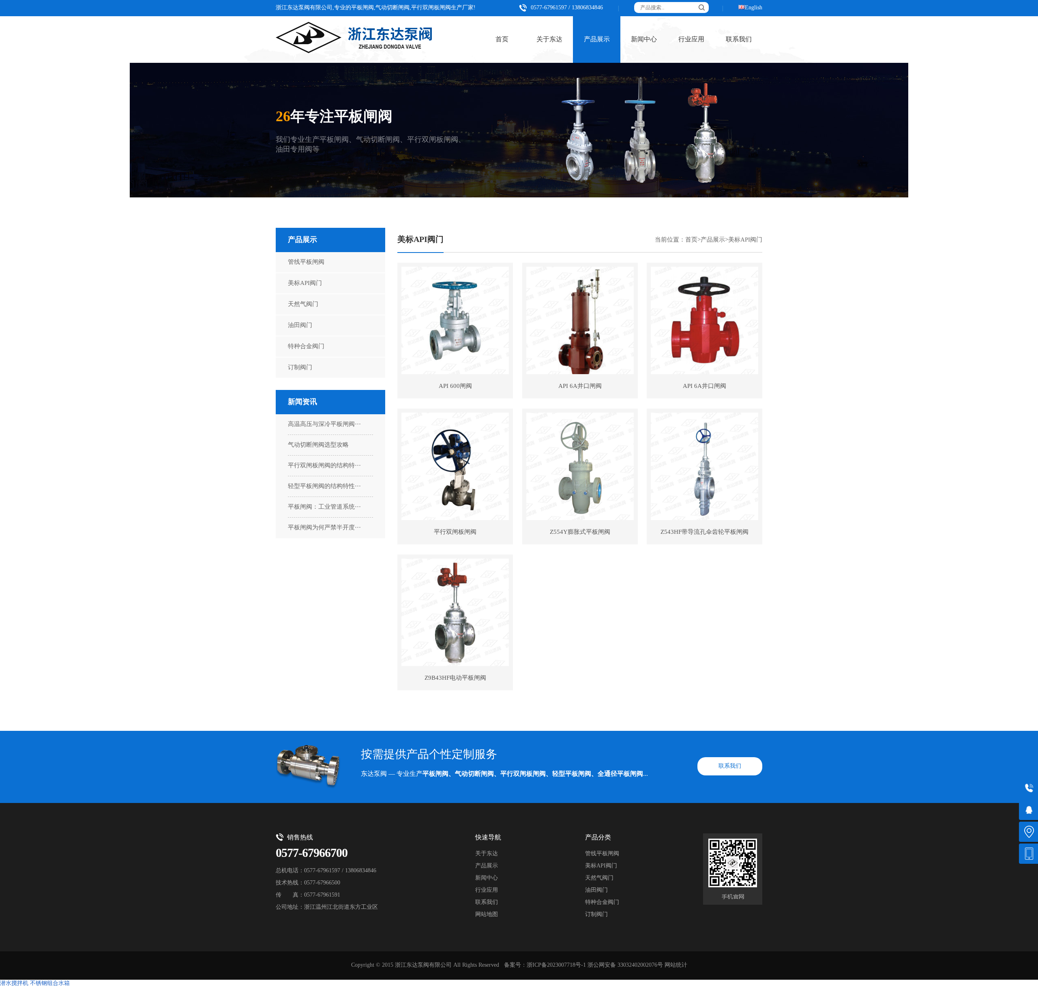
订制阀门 (300, 367)
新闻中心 (644, 39)
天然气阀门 (303, 304)
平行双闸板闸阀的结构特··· (324, 465)
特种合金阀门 (306, 346)
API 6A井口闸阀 (580, 386)
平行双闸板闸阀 (455, 532)
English (753, 8)
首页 (501, 39)
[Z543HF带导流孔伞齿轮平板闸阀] (704, 466)
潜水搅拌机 (14, 984)
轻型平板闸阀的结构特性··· (324, 486)
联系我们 (739, 39)
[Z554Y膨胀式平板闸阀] (580, 466)
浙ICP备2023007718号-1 (556, 965)
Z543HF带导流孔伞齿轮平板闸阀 (704, 532)
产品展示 (597, 39)
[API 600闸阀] (455, 320)
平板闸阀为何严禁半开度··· (324, 528)
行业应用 (691, 39)
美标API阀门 (305, 283)
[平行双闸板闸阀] (455, 466)
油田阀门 (300, 325)
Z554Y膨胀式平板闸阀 (580, 532)
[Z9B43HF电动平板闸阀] (455, 612)
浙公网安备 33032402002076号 (625, 965)
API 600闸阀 (455, 386)
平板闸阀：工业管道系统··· (324, 507)
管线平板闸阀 (306, 262)
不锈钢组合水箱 (50, 984)
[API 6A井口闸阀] (580, 320)
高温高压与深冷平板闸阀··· (324, 424)
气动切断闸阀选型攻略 (318, 445)
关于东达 (549, 39)
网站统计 (676, 965)
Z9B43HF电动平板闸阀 (455, 678)
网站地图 (486, 915)
